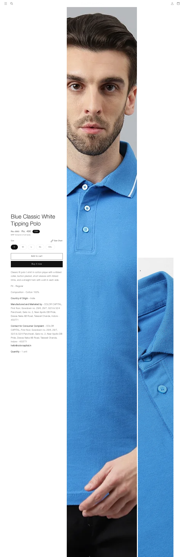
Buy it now (37, 264)
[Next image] (140, 271)
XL (41, 248)
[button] (6, 4)
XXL (51, 248)
